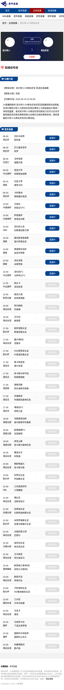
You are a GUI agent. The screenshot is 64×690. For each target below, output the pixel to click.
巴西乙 (6, 162)
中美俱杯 (7, 207)
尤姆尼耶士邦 (20, 531)
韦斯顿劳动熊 (20, 418)
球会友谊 (7, 309)
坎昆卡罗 (18, 181)
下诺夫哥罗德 (20, 625)
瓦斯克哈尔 (19, 501)
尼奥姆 (17, 309)
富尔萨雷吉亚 (20, 241)
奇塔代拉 (18, 580)
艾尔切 (17, 317)
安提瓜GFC (19, 207)
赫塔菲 (17, 320)
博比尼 (17, 497)
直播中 (52, 138)
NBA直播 (6, 16)
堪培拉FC (18, 407)
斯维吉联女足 (20, 332)
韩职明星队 (19, 464)
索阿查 (17, 140)
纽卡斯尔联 (19, 467)
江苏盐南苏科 (20, 486)
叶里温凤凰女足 (21, 354)
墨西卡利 (18, 185)
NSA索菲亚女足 (21, 351)
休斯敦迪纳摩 (20, 174)
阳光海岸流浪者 (21, 388)
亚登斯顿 (18, 433)
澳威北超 (7, 422)
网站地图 (49, 679)
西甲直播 (40, 16)
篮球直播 (52, 10)
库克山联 (18, 441)
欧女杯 (6, 332)
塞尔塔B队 (19, 339)
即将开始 (52, 284)
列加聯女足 (19, 479)
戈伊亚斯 (18, 159)
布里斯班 (18, 396)
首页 (7, 10)
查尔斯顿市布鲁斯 (22, 422)
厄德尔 (17, 535)
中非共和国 (19, 603)
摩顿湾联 (18, 384)
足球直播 (37, 10)
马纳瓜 (17, 204)
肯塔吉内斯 (19, 219)
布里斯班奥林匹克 (22, 400)
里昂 (16, 614)
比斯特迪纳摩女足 (22, 512)
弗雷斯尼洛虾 (20, 249)
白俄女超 (7, 512)
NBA (5, 230)
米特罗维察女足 (21, 520)
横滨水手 (18, 452)
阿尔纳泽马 (19, 558)
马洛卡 (17, 610)
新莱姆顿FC (19, 430)
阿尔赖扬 (18, 305)
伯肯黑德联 (19, 298)
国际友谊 (7, 603)
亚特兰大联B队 (21, 569)
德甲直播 (51, 16)
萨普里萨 (18, 215)
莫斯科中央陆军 (21, 633)
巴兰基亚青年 (20, 147)
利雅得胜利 (19, 644)
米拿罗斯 (18, 264)
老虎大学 (18, 170)
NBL (5, 490)
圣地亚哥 (18, 287)
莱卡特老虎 (19, 362)
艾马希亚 (18, 554)
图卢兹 (17, 648)
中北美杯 (7, 173)
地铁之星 (18, 411)
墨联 (5, 185)
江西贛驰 (18, 490)
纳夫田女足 (19, 546)
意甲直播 (22, 10)
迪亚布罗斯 (19, 253)
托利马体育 (19, 136)
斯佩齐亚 (18, 577)
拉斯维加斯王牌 (21, 230)
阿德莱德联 (19, 377)
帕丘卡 (17, 283)
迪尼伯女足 (19, 543)
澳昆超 (6, 388)
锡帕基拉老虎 (20, 196)
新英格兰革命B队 (22, 565)
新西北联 (7, 298)
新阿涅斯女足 (20, 328)
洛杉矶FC (18, 272)
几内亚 (17, 599)
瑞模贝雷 (18, 162)
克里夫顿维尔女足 (22, 524)
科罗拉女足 (19, 475)
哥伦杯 (6, 140)
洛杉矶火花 (19, 226)
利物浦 (17, 456)
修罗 (16, 151)
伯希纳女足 (19, 509)
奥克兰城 (18, 294)
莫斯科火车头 (20, 637)
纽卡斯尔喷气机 (21, 373)
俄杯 (5, 625)
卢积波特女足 (20, 588)
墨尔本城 (18, 366)
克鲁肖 (17, 343)
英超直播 (29, 16)
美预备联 (7, 569)
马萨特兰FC (19, 275)
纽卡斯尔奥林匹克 (22, 445)
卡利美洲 (18, 192)
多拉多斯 (18, 260)
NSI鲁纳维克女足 (22, 592)
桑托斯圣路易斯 (21, 238)
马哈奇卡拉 (19, 622)
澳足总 (6, 365)
